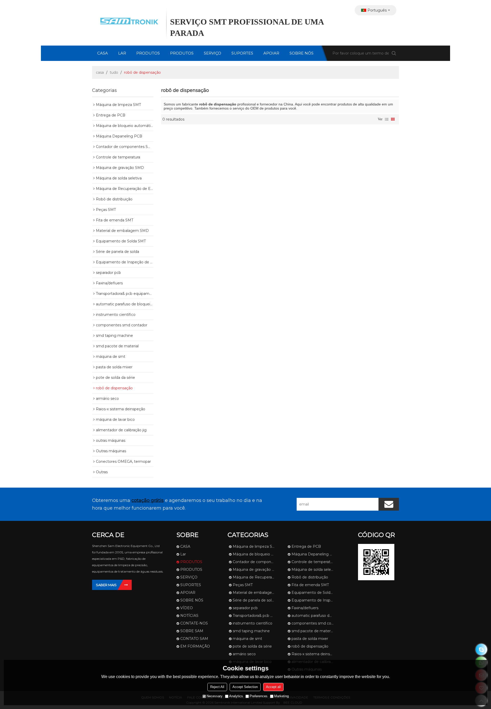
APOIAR (271, 53)
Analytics (236, 696)
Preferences (258, 696)
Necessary (214, 696)
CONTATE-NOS (194, 623)
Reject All (217, 687)
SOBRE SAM (191, 631)
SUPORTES (242, 53)
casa (100, 72)
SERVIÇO (212, 53)
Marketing (281, 696)
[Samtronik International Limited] (128, 21)
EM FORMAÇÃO (195, 646)
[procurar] (394, 53)
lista (387, 119)
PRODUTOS (148, 53)
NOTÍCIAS (189, 615)
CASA (102, 53)
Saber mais (106, 585)
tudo (114, 72)
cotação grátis (147, 500)
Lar (122, 53)
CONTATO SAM (194, 638)
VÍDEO (186, 608)
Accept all (273, 687)
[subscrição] (388, 504)
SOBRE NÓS (301, 53)
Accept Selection (245, 687)
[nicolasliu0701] (481, 649)
